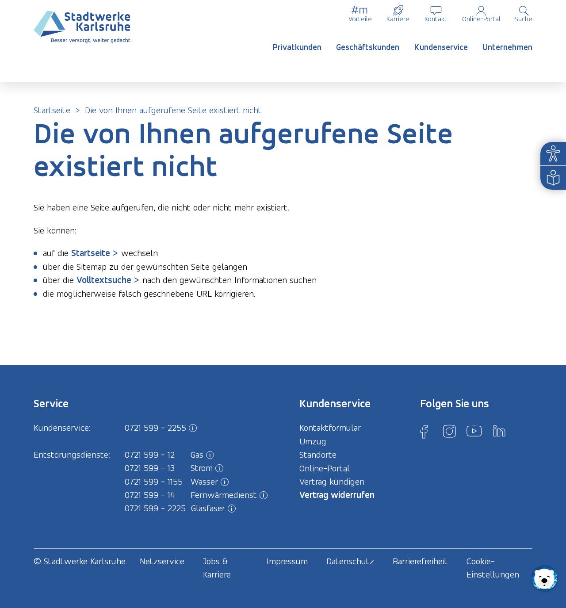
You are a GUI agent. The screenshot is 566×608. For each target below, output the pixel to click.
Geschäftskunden (367, 47)
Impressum (287, 561)
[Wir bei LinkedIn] (499, 431)
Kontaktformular (330, 427)
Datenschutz (350, 561)
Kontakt (435, 19)
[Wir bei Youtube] (474, 431)
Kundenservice (441, 47)
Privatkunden (297, 47)
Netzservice (162, 561)
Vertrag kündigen (331, 481)
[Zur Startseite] (83, 27)
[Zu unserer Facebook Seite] (424, 431)
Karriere (397, 19)
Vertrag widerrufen (337, 494)
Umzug (312, 441)
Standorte (318, 454)
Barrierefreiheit (420, 561)
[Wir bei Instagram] (449, 431)
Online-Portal (481, 19)
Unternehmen (507, 47)
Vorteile (360, 19)
